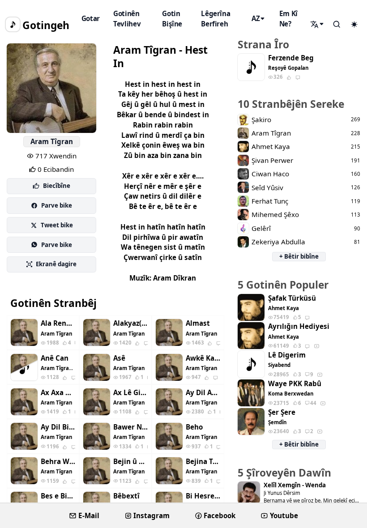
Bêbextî (126, 496)
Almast (198, 323)
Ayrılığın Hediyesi (298, 326)
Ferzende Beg (291, 58)
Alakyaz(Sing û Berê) (130, 323)
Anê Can (54, 358)
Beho (194, 427)
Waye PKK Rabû (294, 383)
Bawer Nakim (130, 427)
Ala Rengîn (58, 323)
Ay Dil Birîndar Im (58, 427)
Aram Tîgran (51, 141)
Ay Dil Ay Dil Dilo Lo (203, 392)
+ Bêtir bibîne (299, 256)
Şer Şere (281, 412)
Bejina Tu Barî (203, 461)
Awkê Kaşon (203, 358)
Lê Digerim (287, 355)
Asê (119, 358)
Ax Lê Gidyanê (130, 392)
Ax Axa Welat (58, 392)
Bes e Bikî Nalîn (58, 496)
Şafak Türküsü (292, 298)
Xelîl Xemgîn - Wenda (295, 485)
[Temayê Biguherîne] (354, 24)
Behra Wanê (58, 461)
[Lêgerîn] (317, 24)
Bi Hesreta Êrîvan (203, 496)
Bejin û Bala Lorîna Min (130, 461)
